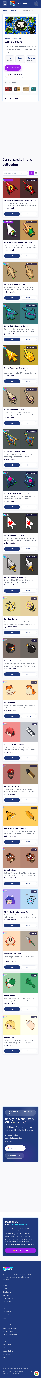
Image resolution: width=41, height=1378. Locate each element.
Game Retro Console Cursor (16, 326)
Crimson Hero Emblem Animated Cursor (20, 201)
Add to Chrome (17, 1148)
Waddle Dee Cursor (12, 954)
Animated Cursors (9, 1298)
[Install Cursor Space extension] (36, 1373)
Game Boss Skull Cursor (14, 410)
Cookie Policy (8, 1351)
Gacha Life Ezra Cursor (14, 745)
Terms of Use (7, 1354)
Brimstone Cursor (11, 786)
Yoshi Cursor (9, 996)
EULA (5, 1358)
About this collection (13, 98)
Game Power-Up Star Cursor (16, 368)
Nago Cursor (9, 703)
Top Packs (6, 1295)
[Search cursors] (36, 3)
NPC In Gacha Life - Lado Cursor (17, 912)
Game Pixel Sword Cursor (15, 577)
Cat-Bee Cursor (10, 619)
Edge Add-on (8, 1331)
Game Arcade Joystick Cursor (17, 494)
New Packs (7, 1292)
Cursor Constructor (10, 1335)
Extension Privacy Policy (11, 1348)
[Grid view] (31, 173)
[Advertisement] (20, 127)
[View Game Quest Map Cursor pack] (26, 89)
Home (5, 11)
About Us (6, 1315)
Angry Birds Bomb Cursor (15, 661)
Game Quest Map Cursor (14, 284)
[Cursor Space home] (8, 1269)
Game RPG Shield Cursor (14, 452)
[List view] (36, 173)
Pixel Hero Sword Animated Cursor (19, 242)
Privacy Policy (8, 1345)
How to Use (7, 1312)
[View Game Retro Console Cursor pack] (34, 89)
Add (12, 214)
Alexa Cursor (9, 1038)
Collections (14, 11)
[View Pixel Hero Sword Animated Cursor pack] (17, 89)
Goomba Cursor (11, 870)
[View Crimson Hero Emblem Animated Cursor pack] (8, 89)
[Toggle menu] (5, 3)
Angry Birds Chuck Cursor (15, 828)
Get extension (16, 75)
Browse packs (13, 68)
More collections (14, 1156)
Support (6, 1318)
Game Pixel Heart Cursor (14, 535)
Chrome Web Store (10, 1328)
